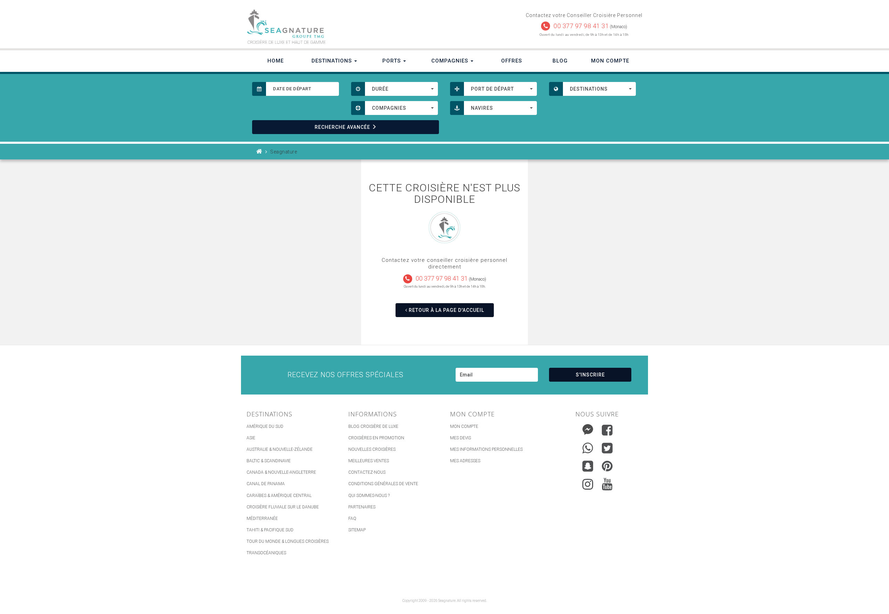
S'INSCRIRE (590, 374)
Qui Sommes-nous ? (369, 495)
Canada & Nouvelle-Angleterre (281, 472)
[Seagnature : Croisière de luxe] (343, 23)
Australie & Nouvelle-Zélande (280, 449)
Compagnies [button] (450, 61)
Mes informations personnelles (486, 449)
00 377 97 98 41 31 (581, 26)
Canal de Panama (266, 483)
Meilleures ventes (368, 460)
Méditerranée (262, 518)
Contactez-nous (366, 472)
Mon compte (464, 426)
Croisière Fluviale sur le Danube (283, 507)
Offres (511, 61)
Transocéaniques (266, 552)
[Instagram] (588, 482)
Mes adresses (465, 460)
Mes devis (460, 437)
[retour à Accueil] (259, 152)
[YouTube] (607, 484)
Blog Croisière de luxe (373, 426)
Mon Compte (610, 61)
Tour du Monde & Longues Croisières (288, 541)
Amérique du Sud (265, 426)
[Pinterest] (607, 466)
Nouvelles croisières (372, 449)
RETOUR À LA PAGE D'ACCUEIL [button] (445, 310)
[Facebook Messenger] (588, 428)
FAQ (352, 518)
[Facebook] (607, 430)
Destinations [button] (332, 61)
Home (275, 61)
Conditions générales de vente (383, 483)
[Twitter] (607, 448)
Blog (560, 61)
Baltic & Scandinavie (269, 460)
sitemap (357, 530)
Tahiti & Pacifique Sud (270, 530)
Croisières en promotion (376, 437)
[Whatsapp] (588, 446)
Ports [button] (392, 61)
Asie (251, 437)
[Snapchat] (588, 464)
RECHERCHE (342, 127)
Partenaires (361, 507)
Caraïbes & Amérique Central (279, 495)
